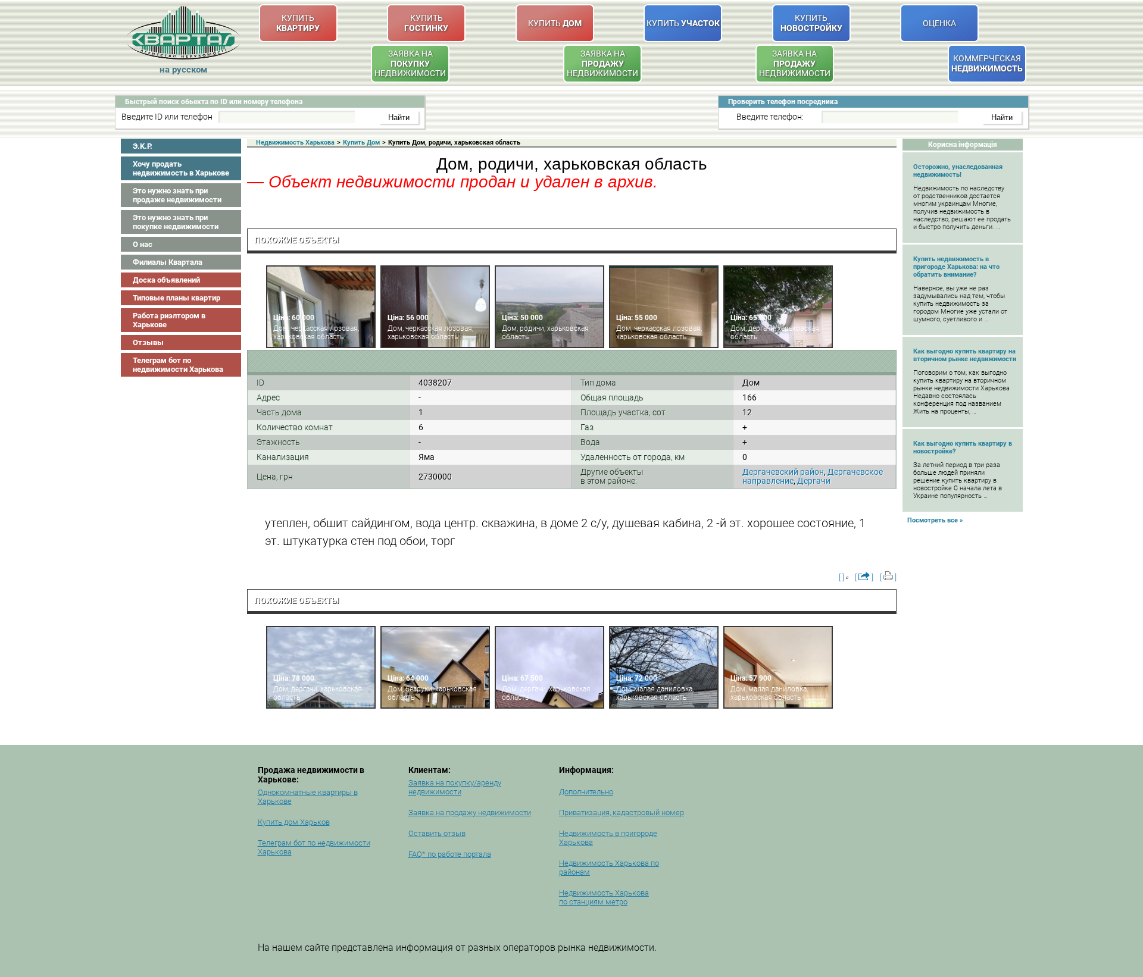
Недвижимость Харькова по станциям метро (604, 897)
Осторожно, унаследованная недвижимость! (958, 171)
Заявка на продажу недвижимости (469, 812)
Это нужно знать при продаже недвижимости (177, 195)
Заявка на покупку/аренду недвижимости (454, 787)
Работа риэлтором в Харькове (169, 320)
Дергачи (813, 481)
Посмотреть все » (935, 520)
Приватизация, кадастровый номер (621, 812)
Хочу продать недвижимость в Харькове (181, 168)
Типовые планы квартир (176, 297)
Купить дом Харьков (294, 822)
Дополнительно (586, 791)
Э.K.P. (142, 146)
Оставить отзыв (437, 833)
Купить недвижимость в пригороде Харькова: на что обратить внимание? (956, 266)
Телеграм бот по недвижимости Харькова (178, 365)
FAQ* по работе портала (449, 854)
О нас (142, 244)
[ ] (841, 577)
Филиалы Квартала (167, 262)
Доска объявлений (166, 279)
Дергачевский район (783, 472)
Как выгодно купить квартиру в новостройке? (962, 447)
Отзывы (148, 342)
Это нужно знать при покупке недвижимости (175, 222)
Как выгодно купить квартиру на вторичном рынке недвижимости (964, 355)
